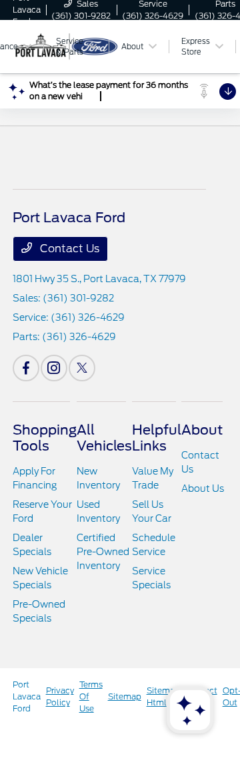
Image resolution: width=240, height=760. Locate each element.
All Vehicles (104, 438)
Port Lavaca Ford (27, 696)
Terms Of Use (91, 696)
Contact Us (68, 248)
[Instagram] (54, 368)
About (202, 430)
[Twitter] (82, 368)
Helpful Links (156, 438)
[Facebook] (26, 368)
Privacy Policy (60, 696)
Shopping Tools (45, 438)
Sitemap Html (163, 696)
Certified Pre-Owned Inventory (103, 551)
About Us (202, 488)
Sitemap (124, 696)
